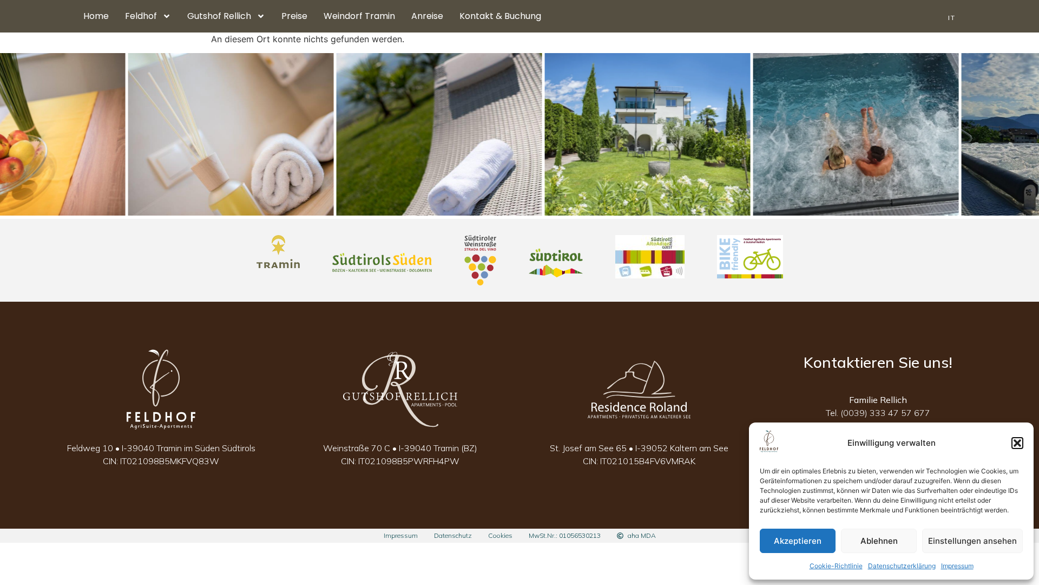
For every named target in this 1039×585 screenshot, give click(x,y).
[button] (1017, 443)
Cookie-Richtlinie (836, 566)
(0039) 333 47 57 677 (885, 412)
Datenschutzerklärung (902, 566)
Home (96, 16)
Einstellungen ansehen (972, 541)
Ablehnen (879, 541)
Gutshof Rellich (219, 16)
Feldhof (141, 16)
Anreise (427, 16)
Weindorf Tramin (359, 16)
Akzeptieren (797, 541)
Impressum (957, 566)
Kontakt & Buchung (500, 16)
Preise (294, 16)
